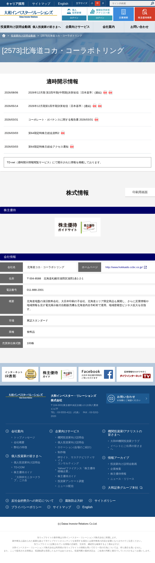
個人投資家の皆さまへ (26, 456)
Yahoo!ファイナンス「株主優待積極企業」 (76, 470)
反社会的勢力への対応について (32, 500)
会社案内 (17, 431)
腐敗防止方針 (74, 500)
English (63, 3)
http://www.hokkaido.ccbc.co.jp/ (124, 267)
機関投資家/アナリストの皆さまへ (125, 433)
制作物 (62, 452)
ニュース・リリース (122, 478)
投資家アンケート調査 (71, 481)
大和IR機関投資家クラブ (125, 440)
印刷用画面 (140, 192)
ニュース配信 (66, 486)
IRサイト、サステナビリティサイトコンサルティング (76, 460)
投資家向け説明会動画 (23, 35)
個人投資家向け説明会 (27, 462)
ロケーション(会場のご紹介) (74, 447)
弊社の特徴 (20, 447)
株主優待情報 (118, 473)
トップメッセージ (24, 437)
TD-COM (19, 467)
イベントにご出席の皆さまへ (126, 447)
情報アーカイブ (118, 457)
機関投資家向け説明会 (71, 437)
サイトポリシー (105, 500)
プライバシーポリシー (26, 507)
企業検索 (115, 468)
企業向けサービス (67, 431)
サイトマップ (41, 3)
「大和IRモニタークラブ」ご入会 (27, 479)
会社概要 (19, 442)
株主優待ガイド (23, 472)
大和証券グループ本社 (123, 487)
